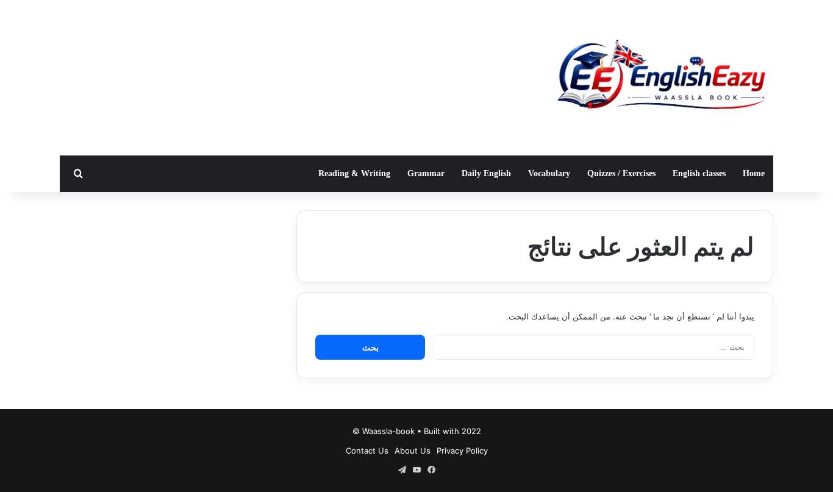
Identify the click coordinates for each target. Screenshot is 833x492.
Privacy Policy (462, 450)
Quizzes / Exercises (621, 173)
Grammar (426, 173)
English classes (699, 173)
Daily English (486, 173)
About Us (413, 450)
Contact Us (367, 450)
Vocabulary (549, 173)
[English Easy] (660, 77)
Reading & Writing (354, 173)
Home (754, 173)
